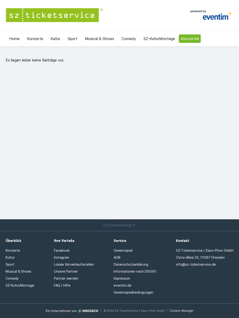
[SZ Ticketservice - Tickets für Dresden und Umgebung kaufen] (63, 15)
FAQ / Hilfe (62, 285)
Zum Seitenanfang (117, 225)
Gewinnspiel (123, 250)
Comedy (129, 38)
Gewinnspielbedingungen (133, 292)
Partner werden (66, 278)
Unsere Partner (66, 271)
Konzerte (35, 38)
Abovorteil (190, 38)
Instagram (61, 257)
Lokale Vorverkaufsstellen (74, 264)
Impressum (122, 278)
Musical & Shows (99, 38)
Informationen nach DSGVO (135, 271)
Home (14, 38)
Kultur (55, 38)
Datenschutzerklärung (131, 264)
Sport (72, 38)
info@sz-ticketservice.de (196, 264)
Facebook (62, 250)
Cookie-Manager (182, 310)
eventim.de (122, 285)
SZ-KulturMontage (159, 38)
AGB (117, 257)
